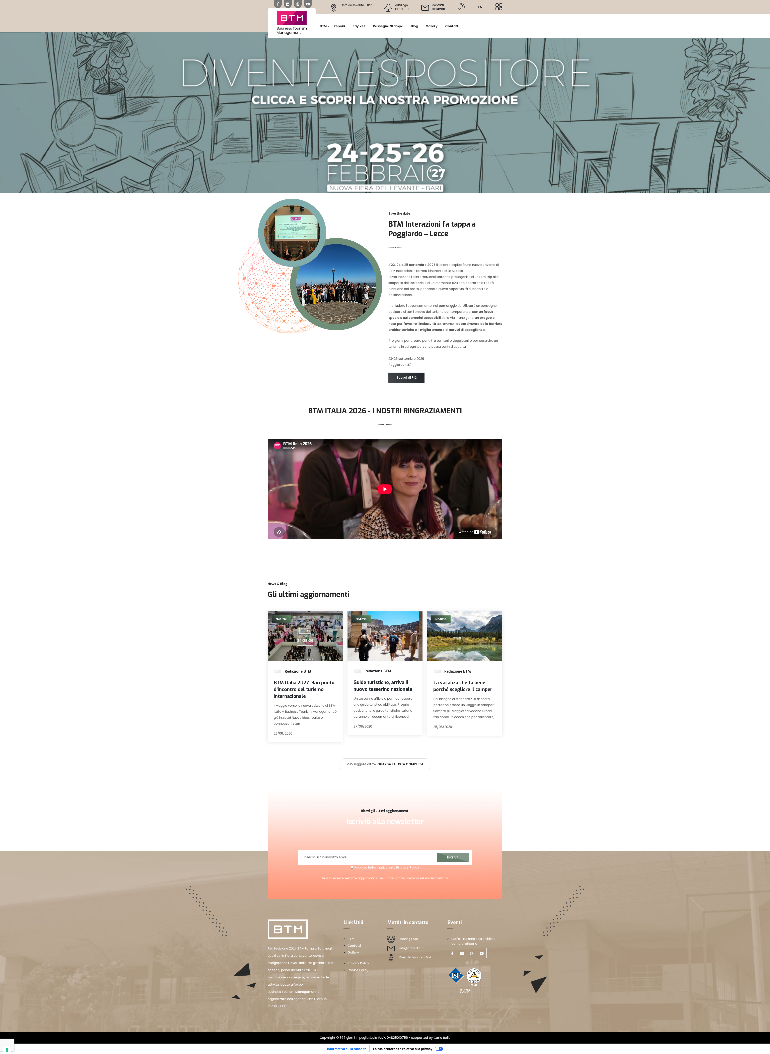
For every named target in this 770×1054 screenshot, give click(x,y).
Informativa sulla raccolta (346, 1049)
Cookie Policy (358, 970)
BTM (323, 26)
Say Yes (359, 26)
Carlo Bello (442, 1037)
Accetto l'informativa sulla (386, 867)
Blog (414, 26)
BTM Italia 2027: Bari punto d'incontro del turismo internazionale (304, 689)
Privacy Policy (407, 867)
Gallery (432, 26)
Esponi (339, 26)
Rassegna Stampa (388, 26)
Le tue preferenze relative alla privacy (402, 1049)
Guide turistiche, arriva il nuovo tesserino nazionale (383, 685)
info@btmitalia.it (411, 948)
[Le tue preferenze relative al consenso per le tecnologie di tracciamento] (7, 1050)
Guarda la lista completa (400, 764)
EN (480, 6)
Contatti (452, 26)
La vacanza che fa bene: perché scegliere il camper (462, 686)
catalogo (402, 7)
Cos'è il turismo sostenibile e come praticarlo (473, 941)
